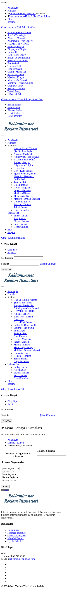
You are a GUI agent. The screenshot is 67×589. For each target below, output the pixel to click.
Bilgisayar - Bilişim (16, 49)
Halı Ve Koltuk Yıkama (19, 32)
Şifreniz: (5, 263)
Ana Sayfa (12, 8)
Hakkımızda (13, 530)
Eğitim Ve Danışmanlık (18, 57)
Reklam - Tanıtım (16, 88)
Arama (5, 486)
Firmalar (11, 10)
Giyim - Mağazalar (16, 71)
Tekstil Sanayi (14, 91)
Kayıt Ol (11, 252)
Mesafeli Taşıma (15, 538)
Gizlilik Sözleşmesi (16, 535)
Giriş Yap (12, 249)
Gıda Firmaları (14, 69)
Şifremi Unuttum (48, 263)
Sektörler (31, 27)
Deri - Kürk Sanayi (16, 55)
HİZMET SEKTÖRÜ (18, 43)
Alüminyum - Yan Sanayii (20, 41)
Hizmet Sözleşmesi (16, 532)
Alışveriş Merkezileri (17, 38)
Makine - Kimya (15, 77)
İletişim (11, 22)
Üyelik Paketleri (15, 541)
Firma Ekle (19, 237)
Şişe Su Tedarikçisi (16, 35)
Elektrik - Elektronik (17, 60)
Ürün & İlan (44, 16)
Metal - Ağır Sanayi (17, 80)
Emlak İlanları (14, 104)
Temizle (5, 490)
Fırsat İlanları (13, 113)
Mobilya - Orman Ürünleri (20, 83)
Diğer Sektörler (15, 94)
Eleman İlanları (14, 110)
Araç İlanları (13, 107)
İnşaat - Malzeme (15, 74)
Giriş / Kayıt (7, 237)
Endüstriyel (13, 63)
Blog (9, 19)
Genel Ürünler (14, 116)
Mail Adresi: (7, 258)
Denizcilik (12, 52)
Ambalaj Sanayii (15, 46)
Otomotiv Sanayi (15, 85)
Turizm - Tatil (14, 66)
